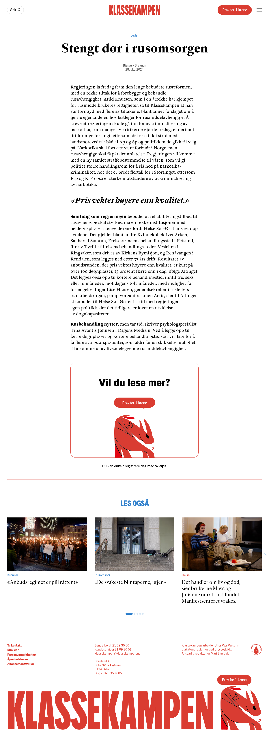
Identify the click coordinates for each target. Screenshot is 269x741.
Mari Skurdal (219, 653)
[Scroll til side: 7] (142, 614)
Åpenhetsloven (17, 659)
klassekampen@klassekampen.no (117, 653)
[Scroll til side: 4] (134, 614)
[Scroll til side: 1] (126, 614)
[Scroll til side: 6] (140, 614)
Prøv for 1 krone (234, 9)
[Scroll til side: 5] (137, 614)
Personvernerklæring (21, 654)
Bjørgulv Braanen (134, 65)
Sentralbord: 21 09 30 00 (112, 645)
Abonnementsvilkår (20, 664)
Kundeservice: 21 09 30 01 (113, 649)
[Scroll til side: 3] (131, 614)
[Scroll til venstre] (3, 555)
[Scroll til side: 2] (129, 614)
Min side (13, 650)
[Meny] (259, 10)
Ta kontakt (14, 645)
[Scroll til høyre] (265, 555)
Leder (135, 35)
